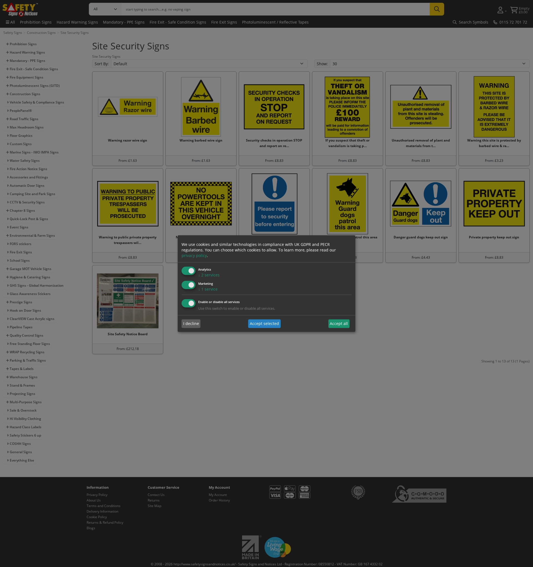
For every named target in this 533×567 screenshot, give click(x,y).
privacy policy (194, 255)
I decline (191, 323)
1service (208, 289)
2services (209, 275)
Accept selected (264, 323)
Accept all (339, 323)
